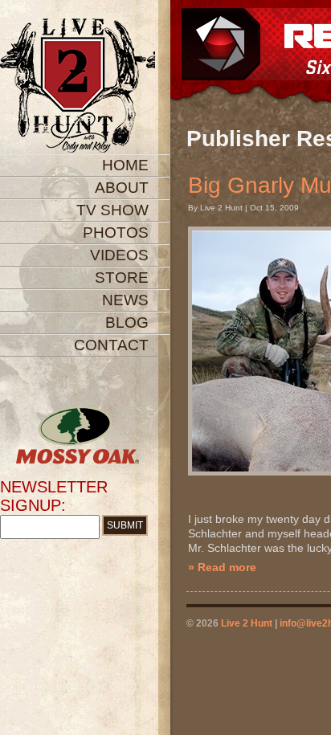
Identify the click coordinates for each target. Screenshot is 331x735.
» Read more (222, 567)
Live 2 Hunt (246, 623)
